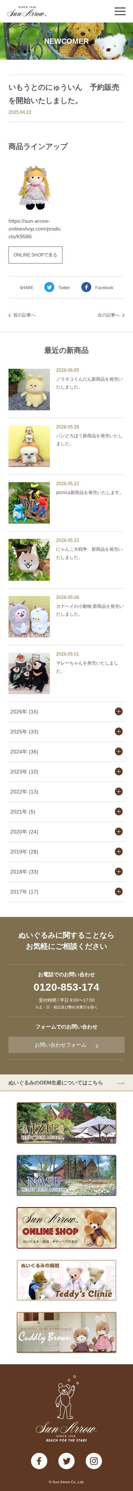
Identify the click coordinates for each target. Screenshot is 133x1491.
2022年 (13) (24, 792)
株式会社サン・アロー (26, 11)
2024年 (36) (24, 752)
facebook (39, 1461)
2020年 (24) (24, 832)
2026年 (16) (24, 712)
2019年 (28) (24, 852)
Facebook (104, 287)
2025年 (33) (24, 732)
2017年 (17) (24, 892)
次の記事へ (109, 315)
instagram (94, 1461)
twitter (66, 1461)
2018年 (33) (24, 872)
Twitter (64, 287)
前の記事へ (24, 315)
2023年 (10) (24, 772)
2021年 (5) (22, 812)
